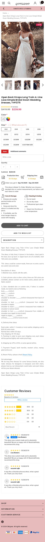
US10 (6, 134)
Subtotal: (4, 172)
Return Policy (27, 355)
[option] (22, 50)
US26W (16, 145)
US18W (16, 139)
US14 (28, 134)
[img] (15, 435)
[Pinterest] (2, 521)
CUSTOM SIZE (27, 145)
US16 (39, 134)
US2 (6, 129)
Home (5, 13)
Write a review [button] (23, 400)
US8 (38, 129)
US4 (16, 129)
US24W (6, 145)
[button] (6, 107)
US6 (27, 129)
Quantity (4, 163)
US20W (27, 139)
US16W (6, 139)
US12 (16, 134)
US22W (39, 139)
